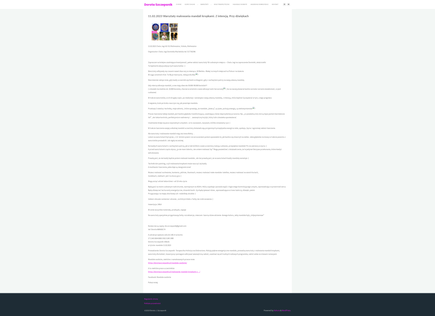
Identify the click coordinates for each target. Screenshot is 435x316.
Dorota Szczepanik (158, 5)
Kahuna (276, 310)
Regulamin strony (151, 299)
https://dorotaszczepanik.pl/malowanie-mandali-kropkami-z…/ (174, 271)
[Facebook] (284, 4)
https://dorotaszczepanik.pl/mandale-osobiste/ (167, 263)
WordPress (286, 310)
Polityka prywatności (152, 303)
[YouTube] (288, 4)
